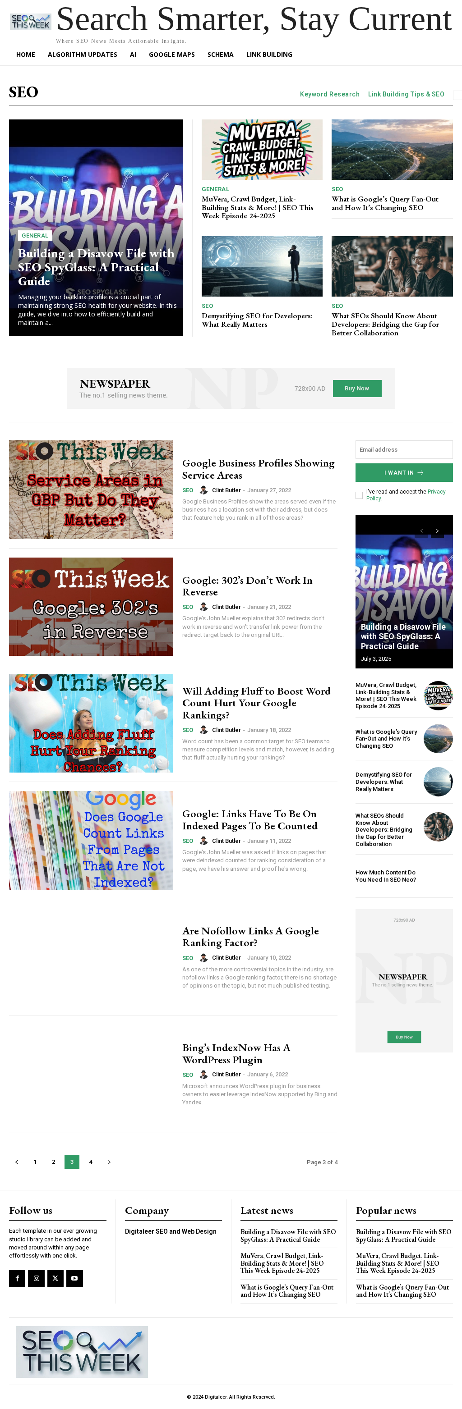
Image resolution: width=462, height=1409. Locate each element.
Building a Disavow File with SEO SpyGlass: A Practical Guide (96, 267)
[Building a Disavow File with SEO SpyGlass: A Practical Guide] (96, 227)
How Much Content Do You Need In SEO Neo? (386, 876)
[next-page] (109, 1162)
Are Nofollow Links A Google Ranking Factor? (250, 936)
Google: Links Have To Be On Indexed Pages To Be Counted (250, 819)
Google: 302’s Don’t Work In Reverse (247, 586)
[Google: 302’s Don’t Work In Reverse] (91, 607)
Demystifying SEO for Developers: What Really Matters (257, 320)
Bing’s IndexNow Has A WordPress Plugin (236, 1053)
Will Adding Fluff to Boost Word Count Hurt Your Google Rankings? (256, 703)
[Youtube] (74, 1278)
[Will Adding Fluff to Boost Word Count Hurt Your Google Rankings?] (91, 723)
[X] (55, 1278)
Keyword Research (330, 94)
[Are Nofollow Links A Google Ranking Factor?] (91, 957)
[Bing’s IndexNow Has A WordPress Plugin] (91, 1074)
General (35, 235)
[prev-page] (16, 1162)
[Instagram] (36, 1278)
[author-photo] (205, 489)
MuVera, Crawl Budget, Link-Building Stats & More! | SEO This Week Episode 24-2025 (258, 207)
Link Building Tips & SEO (406, 94)
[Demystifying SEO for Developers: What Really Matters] (262, 266)
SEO (337, 189)
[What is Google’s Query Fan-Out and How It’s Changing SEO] (392, 149)
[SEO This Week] (82, 1352)
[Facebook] (17, 1278)
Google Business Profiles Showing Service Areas (258, 468)
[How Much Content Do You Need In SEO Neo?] (438, 876)
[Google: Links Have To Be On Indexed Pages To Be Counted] (91, 840)
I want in (399, 473)
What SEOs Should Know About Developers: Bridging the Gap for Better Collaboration (385, 324)
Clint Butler (226, 490)
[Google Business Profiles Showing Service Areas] (91, 489)
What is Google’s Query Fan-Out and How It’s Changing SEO (385, 203)
